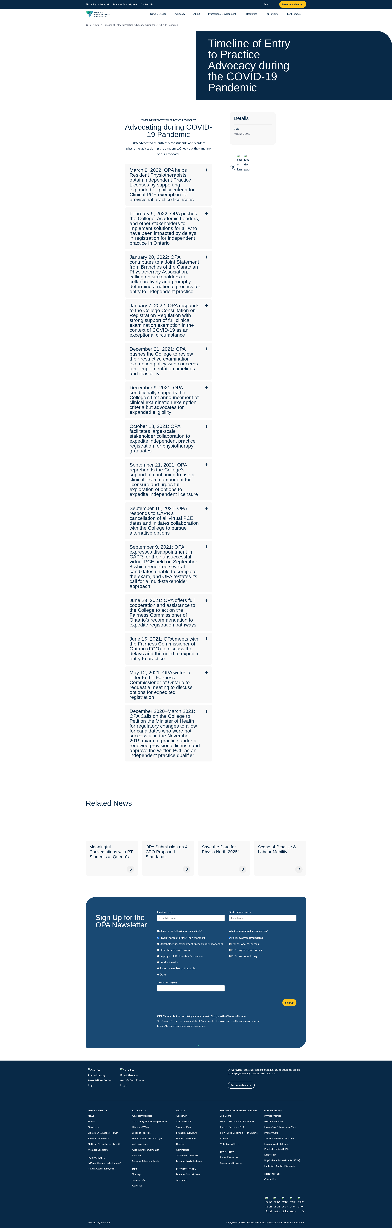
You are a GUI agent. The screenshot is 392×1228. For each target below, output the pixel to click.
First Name (240, 911)
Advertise (137, 1185)
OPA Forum (94, 1127)
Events (91, 1121)
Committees (182, 1149)
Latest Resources (229, 1157)
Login (215, 1016)
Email (165, 911)
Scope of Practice (141, 1132)
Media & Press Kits (186, 1138)
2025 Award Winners (187, 1155)
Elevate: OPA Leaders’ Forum (103, 1132)
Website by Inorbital (99, 1222)
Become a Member (292, 4)
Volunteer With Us (229, 1144)
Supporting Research (231, 1162)
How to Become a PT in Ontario (237, 1121)
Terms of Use (139, 1179)
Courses (224, 1138)
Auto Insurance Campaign (145, 1149)
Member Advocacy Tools (145, 1161)
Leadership (270, 1154)
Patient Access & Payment (101, 1168)
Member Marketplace (125, 4)
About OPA (182, 1115)
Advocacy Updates (142, 1115)
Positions (137, 1155)
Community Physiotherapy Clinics (149, 1121)
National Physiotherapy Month (104, 1144)
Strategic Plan (183, 1127)
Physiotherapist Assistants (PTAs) (282, 1160)
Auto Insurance (140, 1144)
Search (267, 4)
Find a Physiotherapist (97, 4)
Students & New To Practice (279, 1138)
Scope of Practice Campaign (147, 1138)
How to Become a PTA (232, 1127)
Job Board (181, 1179)
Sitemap (136, 1174)
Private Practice (272, 1115)
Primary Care (271, 1132)
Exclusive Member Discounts (279, 1165)
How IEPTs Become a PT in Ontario (239, 1132)
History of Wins (140, 1127)
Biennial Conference (98, 1138)
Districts (180, 1144)
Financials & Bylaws (186, 1132)
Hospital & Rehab (273, 1121)
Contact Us (147, 4)
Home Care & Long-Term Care (280, 1127)
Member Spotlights (98, 1149)
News (96, 24)
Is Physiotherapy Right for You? (104, 1162)
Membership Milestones (189, 1161)
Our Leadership (184, 1121)
